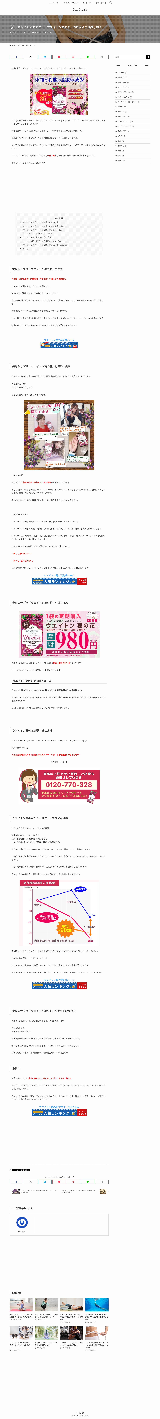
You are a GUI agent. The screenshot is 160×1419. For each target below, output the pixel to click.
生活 (121, 151)
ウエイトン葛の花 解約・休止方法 (37, 237)
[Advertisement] (59, 188)
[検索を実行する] (148, 57)
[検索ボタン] (110, 2)
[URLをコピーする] (102, 57)
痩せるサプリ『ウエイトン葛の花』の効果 (40, 222)
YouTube (122, 73)
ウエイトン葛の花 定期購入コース (39, 233)
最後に (25, 249)
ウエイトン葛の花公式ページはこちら (59, 1107)
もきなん (22, 1231)
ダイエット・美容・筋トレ (20, 32)
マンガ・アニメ (125, 121)
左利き (121, 136)
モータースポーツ (126, 126)
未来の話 (122, 146)
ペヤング (122, 112)
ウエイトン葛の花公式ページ (59, 340)
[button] (16, 57)
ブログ (122, 107)
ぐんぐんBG (80, 9)
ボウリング (123, 116)
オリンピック (124, 87)
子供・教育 (123, 131)
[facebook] (77, 1413)
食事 (121, 160)
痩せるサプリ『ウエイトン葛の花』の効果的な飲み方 (45, 245)
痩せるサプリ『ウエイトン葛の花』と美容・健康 (43, 226)
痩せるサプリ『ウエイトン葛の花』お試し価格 (42, 230)
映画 (121, 141)
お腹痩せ (123, 77)
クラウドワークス (126, 92)
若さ (121, 156)
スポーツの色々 (125, 97)
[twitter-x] (80, 1413)
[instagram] (83, 1413)
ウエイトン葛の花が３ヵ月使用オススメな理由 (42, 241)
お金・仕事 (123, 82)
